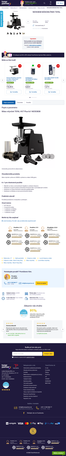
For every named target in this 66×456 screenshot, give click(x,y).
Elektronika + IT (13, 7)
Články (47, 372)
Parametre (20, 102)
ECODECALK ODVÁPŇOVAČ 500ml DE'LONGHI (31, 79)
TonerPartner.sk (50, 365)
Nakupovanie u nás (29, 365)
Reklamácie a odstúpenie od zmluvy (32, 374)
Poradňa (28, 102)
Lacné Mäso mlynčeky (44, 260)
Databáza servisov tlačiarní (30, 396)
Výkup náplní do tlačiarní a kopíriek (32, 392)
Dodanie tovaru (27, 376)
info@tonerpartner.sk (28, 283)
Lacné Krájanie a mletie (45, 258)
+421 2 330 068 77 (31, 3)
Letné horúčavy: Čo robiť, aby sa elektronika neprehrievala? (19, 221)
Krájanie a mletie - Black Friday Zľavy (13, 260)
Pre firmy (47, 374)
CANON (47, 378)
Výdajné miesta (27, 378)
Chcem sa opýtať (41, 283)
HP (46, 376)
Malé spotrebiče (23, 7)
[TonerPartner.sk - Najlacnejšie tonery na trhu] (6, 3)
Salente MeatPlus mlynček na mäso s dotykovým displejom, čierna (13, 79)
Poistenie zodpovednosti (29, 387)
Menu (61, 3)
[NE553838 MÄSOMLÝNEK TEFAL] (16, 30)
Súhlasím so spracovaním (24, 357)
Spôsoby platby (27, 381)
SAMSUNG (48, 381)
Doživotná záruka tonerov (30, 385)
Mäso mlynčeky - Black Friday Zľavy (13, 262)
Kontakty (47, 370)
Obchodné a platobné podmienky (32, 368)
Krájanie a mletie (32, 7)
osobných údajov (30, 357)
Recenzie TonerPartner (29, 394)
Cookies (25, 372)
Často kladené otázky (29, 389)
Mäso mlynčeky (41, 7)
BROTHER (47, 383)
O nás (46, 368)
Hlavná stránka (5, 7)
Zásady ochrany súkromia (30, 370)
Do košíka (15, 92)
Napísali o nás (27, 398)
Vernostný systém (28, 383)
